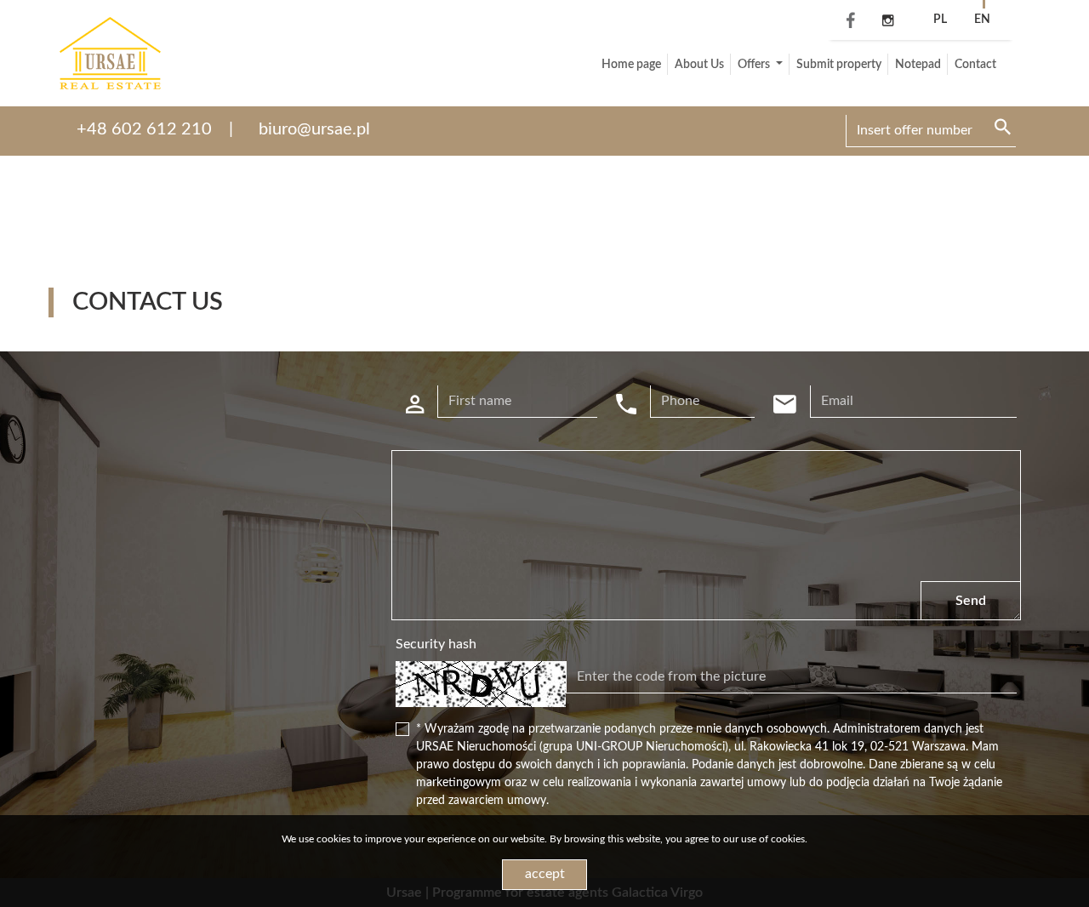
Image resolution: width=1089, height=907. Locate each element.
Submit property (838, 65)
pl (940, 20)
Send (970, 601)
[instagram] (888, 21)
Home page (631, 65)
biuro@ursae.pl (314, 129)
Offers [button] (755, 65)
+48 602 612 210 (144, 129)
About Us (699, 65)
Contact (975, 65)
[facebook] (846, 22)
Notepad (918, 65)
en (982, 20)
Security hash (436, 644)
